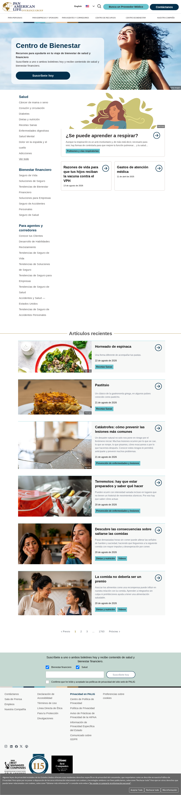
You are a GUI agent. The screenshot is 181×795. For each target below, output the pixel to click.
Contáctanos (164, 7)
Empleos (9, 704)
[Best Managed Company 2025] (16, 768)
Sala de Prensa (13, 699)
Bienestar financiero (61, 667)
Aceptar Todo (137, 790)
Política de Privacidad (82, 708)
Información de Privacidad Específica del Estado (82, 726)
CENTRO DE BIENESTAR (136, 18)
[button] (90, 6)
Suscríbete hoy (43, 75)
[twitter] (21, 746)
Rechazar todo (152, 790)
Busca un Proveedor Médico (126, 6)
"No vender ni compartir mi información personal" (110, 783)
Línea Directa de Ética (49, 708)
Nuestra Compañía (15, 709)
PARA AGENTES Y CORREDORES (75, 18)
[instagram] (6, 746)
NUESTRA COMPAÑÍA (166, 18)
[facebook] (16, 746)
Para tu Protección (47, 713)
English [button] (78, 6)
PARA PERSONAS (15, 18)
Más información (169, 790)
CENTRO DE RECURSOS (105, 18)
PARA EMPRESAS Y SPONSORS (45, 18)
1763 (101, 631)
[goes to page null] (155, 135)
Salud (85, 667)
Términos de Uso (47, 703)
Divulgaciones (45, 718)
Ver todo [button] (24, 159)
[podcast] (26, 746)
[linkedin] (11, 746)
